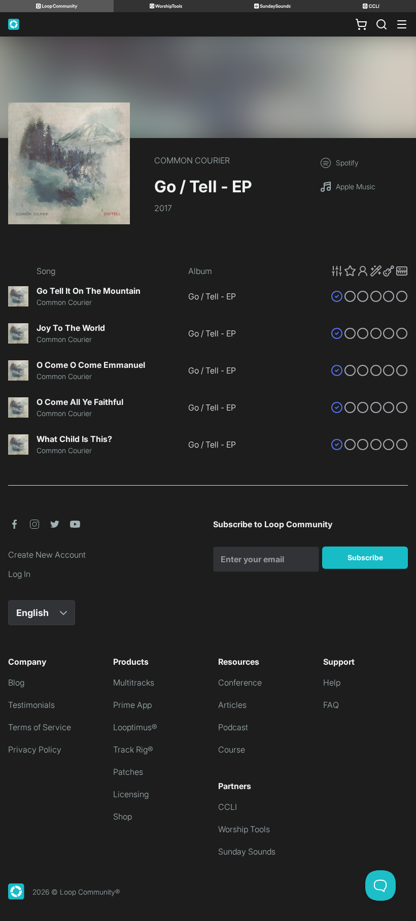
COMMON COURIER (192, 160)
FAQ (331, 705)
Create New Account (47, 555)
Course (231, 749)
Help (331, 682)
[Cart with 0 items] (361, 24)
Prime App (132, 705)
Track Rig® (133, 749)
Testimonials (31, 705)
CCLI (227, 807)
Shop (122, 816)
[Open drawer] (402, 24)
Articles (232, 705)
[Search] (381, 24)
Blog (16, 682)
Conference (240, 682)
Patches (128, 772)
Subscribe (365, 557)
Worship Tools (244, 829)
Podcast (233, 727)
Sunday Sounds (246, 851)
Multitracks (133, 682)
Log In (19, 574)
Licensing (131, 794)
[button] (369, 271)
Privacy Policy (34, 749)
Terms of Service (39, 727)
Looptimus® (135, 727)
